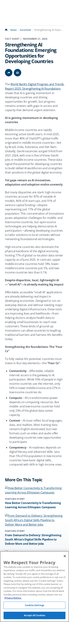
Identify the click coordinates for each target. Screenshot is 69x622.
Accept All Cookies (34, 615)
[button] (17, 72)
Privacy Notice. (13, 597)
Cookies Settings (34, 605)
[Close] (65, 556)
